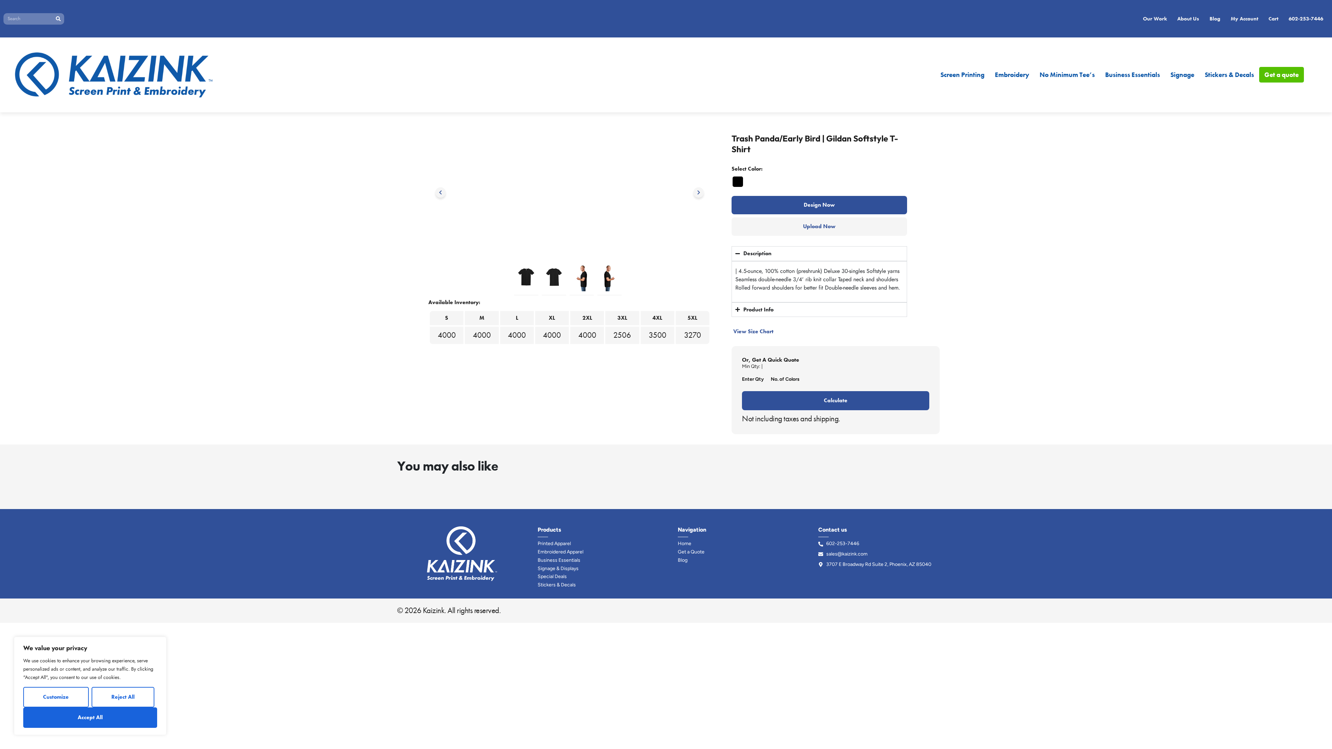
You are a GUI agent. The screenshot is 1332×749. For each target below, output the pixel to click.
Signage (1182, 74)
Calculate (835, 400)
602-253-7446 (1306, 18)
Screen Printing (962, 74)
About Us (1188, 18)
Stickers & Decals (1229, 74)
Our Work (1155, 18)
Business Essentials (1132, 74)
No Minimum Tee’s (1067, 74)
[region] (90, 686)
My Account (1244, 18)
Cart (1273, 18)
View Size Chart (753, 331)
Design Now (819, 204)
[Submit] (58, 19)
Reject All (123, 696)
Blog (1215, 18)
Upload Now (819, 226)
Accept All (90, 717)
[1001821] (738, 182)
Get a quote (1281, 74)
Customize (56, 696)
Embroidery (1012, 74)
